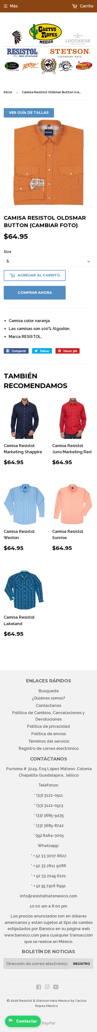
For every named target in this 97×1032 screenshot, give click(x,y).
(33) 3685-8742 (50, 825)
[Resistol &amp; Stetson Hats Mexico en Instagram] (47, 987)
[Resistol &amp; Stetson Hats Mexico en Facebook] (38, 987)
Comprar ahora (35, 292)
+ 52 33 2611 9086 (49, 865)
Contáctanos (48, 705)
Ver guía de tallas (29, 112)
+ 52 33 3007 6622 (49, 855)
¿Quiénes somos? (48, 698)
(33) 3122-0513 (49, 805)
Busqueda (49, 691)
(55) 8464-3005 (50, 835)
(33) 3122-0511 (49, 795)
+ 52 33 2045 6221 (49, 876)
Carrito (86, 6)
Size (7, 252)
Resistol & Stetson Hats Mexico (44, 1000)
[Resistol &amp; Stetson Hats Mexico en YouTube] (55, 987)
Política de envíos (48, 733)
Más (14, 6)
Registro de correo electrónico (49, 748)
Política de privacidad (48, 726)
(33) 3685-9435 (50, 815)
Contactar (26, 1021)
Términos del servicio (48, 741)
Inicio (8, 92)
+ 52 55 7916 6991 (49, 885)
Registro (81, 964)
